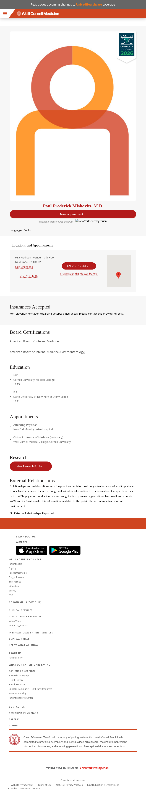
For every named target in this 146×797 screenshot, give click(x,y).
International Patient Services (31, 632)
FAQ (11, 595)
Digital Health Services (25, 616)
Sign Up (13, 568)
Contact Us (17, 706)
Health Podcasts (17, 684)
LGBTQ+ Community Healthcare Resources (30, 688)
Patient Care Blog (17, 693)
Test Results (15, 581)
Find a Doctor (26, 536)
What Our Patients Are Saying (29, 664)
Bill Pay (12, 590)
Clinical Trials (19, 638)
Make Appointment (71, 214)
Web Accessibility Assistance (25, 788)
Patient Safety (15, 657)
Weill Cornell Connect (25, 559)
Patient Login (15, 563)
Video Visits (14, 621)
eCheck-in (14, 586)
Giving (13, 725)
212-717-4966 (29, 275)
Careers (14, 719)
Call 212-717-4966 (77, 266)
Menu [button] (5, 13)
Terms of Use (44, 784)
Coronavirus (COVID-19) (25, 602)
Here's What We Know (23, 645)
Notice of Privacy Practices (69, 784)
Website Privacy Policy (22, 784)
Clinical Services (20, 610)
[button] (118, 275)
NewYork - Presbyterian (74, 768)
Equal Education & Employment (103, 784)
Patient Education (22, 671)
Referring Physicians (23, 713)
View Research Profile (29, 466)
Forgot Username (18, 572)
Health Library (16, 680)
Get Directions (24, 266)
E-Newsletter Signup (19, 675)
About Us (15, 653)
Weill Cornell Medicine (73, 760)
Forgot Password (17, 577)
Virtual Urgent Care (18, 625)
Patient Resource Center (21, 697)
